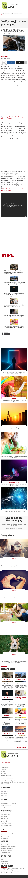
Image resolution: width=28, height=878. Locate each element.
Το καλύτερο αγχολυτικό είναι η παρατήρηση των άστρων (7, 739)
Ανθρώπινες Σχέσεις (6, 814)
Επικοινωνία (4, 777)
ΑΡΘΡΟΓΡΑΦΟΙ (4, 767)
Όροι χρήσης (4, 773)
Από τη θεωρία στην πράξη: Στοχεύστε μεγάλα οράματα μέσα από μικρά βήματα (14, 428)
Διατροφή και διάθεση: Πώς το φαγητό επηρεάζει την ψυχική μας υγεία (14, 457)
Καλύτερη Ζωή (7, 679)
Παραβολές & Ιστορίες (6, 820)
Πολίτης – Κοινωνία (6, 821)
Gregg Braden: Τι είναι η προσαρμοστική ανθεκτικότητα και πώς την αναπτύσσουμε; (14, 294)
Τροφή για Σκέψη (5, 863)
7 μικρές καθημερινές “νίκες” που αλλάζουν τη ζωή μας (14, 400)
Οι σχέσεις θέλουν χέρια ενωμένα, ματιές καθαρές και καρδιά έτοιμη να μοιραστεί (14, 326)
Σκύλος (14, 13)
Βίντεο (2, 13)
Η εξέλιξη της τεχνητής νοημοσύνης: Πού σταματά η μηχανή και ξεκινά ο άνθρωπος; (14, 512)
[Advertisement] (14, 101)
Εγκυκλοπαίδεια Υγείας (7, 833)
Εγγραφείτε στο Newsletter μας (13, 519)
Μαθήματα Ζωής (5, 818)
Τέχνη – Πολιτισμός (6, 823)
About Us (3, 769)
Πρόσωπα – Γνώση (6, 856)
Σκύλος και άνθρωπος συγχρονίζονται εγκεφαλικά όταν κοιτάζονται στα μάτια (14, 630)
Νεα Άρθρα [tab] (8, 256)
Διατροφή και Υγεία (6, 805)
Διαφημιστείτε (4, 771)
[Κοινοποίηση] (11, 62)
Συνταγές (3, 807)
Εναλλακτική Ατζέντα (7, 866)
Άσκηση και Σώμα (5, 844)
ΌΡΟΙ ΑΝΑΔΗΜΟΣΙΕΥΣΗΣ (7, 779)
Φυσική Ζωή (4, 841)
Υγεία (2, 829)
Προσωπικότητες (5, 861)
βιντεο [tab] (6, 334)
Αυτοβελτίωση (18, 697)
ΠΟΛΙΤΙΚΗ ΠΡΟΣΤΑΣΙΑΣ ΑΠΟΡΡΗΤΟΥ (14, 528)
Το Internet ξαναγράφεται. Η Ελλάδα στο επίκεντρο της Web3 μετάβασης (14, 484)
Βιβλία (20, 715)
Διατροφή (4, 800)
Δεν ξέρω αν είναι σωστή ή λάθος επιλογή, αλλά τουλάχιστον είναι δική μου (14, 373)
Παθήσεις (3, 835)
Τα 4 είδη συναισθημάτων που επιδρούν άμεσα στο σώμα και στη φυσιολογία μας (14, 316)
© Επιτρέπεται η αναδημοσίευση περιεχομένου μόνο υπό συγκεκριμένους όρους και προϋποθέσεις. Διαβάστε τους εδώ (13, 782)
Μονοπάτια (4, 795)
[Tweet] (20, 62)
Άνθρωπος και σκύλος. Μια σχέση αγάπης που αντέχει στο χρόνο (14, 598)
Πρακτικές (3, 797)
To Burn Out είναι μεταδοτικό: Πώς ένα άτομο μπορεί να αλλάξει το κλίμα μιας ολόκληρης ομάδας (13, 272)
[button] (25, 7)
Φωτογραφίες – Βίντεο (6, 825)
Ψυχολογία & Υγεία (21, 679)
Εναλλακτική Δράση (5, 58)
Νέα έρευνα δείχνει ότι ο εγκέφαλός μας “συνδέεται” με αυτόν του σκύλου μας (14, 662)
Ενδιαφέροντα (7, 715)
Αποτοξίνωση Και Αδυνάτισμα (8, 803)
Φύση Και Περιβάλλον (6, 852)
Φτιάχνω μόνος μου (6, 850)
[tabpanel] (14, 295)
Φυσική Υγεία (4, 838)
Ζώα (7, 13)
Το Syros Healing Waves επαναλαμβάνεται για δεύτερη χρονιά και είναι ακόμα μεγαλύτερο (20, 739)
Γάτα (5, 13)
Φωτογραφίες (19, 13)
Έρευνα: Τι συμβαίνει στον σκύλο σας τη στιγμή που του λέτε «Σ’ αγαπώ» (14, 566)
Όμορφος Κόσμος (6, 811)
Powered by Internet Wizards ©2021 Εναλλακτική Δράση (16, 876)
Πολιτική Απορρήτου (6, 775)
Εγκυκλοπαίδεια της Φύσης (8, 846)
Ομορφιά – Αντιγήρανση (7, 848)
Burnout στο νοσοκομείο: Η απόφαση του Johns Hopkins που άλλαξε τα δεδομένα (14, 283)
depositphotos (5, 766)
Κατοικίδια (10, 13)
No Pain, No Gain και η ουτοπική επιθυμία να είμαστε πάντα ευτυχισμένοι (14, 305)
